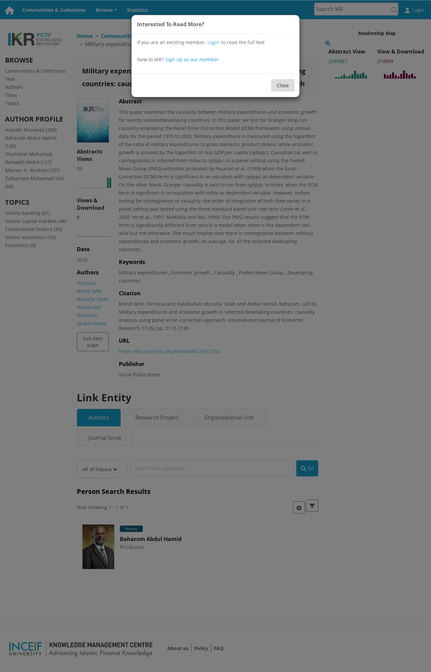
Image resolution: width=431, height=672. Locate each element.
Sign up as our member (192, 59)
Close (283, 85)
